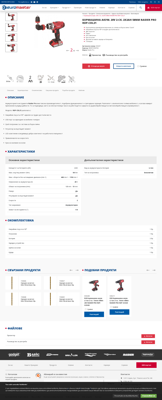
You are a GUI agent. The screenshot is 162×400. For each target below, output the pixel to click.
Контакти (121, 8)
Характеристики (23, 90)
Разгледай (94, 314)
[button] (54, 7)
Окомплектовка (37, 90)
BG (151, 2)
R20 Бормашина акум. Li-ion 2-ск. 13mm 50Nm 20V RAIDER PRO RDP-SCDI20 (93, 301)
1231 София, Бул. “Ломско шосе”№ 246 (137, 378)
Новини (102, 8)
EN (155, 2)
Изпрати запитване (123, 66)
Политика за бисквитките (126, 396)
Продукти (53, 365)
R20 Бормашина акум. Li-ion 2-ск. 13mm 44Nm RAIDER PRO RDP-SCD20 (119, 300)
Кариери (111, 8)
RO (159, 2)
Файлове (82, 90)
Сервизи (131, 8)
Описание (10, 90)
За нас (44, 8)
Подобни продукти (68, 90)
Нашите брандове (31, 365)
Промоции (132, 2)
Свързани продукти (52, 90)
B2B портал (146, 365)
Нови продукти (143, 2)
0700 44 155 (127, 381)
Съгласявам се (148, 396)
